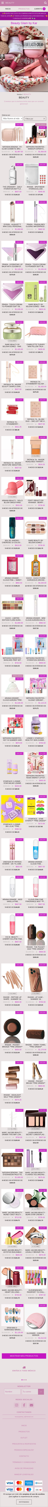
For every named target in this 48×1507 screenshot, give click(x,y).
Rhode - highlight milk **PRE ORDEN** (12, 1096)
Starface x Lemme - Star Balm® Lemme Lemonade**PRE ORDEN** (12, 782)
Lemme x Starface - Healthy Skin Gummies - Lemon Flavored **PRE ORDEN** (35, 739)
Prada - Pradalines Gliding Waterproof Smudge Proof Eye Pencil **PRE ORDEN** (36, 225)
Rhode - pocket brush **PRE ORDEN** (35, 1082)
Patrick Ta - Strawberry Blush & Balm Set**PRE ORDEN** (36, 383)
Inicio (19, 94)
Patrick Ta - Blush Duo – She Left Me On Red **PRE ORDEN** (36, 420)
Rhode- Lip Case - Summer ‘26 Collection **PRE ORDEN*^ (36, 998)
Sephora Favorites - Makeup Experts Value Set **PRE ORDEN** (35, 148)
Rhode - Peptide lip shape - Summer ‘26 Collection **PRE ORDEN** (12, 998)
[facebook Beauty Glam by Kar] (24, 1405)
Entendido (24, 1502)
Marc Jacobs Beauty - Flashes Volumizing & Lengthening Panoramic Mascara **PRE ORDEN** (35, 1173)
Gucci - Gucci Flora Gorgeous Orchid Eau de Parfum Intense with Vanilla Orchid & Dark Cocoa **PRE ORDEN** (36, 579)
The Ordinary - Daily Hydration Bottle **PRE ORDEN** (12, 188)
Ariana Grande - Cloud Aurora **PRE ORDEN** (12, 699)
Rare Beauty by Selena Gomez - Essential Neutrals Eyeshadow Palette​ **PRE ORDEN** (35, 541)
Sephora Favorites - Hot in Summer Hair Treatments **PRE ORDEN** (12, 739)
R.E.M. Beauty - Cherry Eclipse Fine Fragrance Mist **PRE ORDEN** (12, 938)
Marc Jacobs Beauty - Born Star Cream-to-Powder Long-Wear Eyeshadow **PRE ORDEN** (35, 1214)
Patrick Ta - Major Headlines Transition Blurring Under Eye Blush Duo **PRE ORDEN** (35, 461)
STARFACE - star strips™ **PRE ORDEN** (35, 820)
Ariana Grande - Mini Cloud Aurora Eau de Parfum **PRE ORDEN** (36, 619)
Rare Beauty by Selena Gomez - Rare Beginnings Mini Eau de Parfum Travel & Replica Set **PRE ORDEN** (36, 305)
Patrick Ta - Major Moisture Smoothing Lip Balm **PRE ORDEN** (12, 464)
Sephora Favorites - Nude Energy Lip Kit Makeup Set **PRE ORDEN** (35, 777)
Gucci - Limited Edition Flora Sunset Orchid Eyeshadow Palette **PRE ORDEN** (12, 619)
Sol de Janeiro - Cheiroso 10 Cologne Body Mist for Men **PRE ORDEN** (12, 541)
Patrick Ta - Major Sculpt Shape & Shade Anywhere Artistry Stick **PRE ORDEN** (12, 385)
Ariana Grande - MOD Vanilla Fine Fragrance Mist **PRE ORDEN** (12, 900)
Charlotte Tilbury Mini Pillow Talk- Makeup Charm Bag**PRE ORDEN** (36, 345)
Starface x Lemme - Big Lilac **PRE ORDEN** (12, 825)
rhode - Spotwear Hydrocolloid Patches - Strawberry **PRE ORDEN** (35, 188)
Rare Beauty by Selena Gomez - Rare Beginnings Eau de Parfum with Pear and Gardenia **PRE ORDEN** (12, 345)
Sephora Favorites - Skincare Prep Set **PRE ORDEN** (12, 659)
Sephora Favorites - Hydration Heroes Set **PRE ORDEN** (35, 659)
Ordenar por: (6, 115)
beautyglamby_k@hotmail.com (24, 1416)
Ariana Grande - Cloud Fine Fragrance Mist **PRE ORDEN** (35, 863)
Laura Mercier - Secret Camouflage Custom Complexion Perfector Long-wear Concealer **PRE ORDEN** (35, 1133)
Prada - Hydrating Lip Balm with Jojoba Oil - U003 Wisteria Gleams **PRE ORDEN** (12, 265)
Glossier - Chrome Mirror (36, 1334)
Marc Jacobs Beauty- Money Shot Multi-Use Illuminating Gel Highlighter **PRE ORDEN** (12, 1214)
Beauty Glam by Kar (24, 23)
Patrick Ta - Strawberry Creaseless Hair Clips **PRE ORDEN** (12, 423)
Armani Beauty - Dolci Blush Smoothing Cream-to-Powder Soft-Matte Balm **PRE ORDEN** (12, 501)
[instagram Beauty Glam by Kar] (16, 1405)
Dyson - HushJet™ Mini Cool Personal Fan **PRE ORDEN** (12, 225)
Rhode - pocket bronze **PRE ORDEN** (12, 1046)
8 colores (35, 1129)
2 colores (12, 341)
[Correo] (31, 1405)
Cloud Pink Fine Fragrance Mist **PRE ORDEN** (35, 900)
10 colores (12, 1246)
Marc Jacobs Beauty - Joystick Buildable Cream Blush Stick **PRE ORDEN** (12, 1251)
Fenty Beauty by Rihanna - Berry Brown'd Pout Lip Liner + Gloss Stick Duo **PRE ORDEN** (35, 501)
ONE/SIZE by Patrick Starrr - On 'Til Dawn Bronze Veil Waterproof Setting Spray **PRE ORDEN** (12, 863)
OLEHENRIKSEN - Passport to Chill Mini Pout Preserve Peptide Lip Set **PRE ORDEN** (35, 1291)
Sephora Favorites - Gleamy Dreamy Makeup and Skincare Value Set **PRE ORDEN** (36, 699)
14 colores (36, 1209)
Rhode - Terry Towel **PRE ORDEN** (36, 1046)
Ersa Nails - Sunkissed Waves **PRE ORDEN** (12, 1329)
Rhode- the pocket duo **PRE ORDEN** (36, 948)
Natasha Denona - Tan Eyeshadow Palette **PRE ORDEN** (12, 1173)
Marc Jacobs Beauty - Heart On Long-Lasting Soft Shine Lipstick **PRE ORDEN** (12, 1291)
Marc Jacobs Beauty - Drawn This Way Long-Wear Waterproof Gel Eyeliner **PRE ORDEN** (12, 1133)
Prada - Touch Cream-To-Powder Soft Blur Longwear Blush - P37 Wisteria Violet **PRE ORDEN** (35, 265)
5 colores (35, 456)
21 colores (12, 1129)
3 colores (12, 993)
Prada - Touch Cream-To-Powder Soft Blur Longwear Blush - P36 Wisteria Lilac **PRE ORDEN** (12, 305)
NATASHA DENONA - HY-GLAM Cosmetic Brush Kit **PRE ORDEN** (12, 148)
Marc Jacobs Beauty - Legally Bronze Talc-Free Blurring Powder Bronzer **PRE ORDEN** (35, 1251)
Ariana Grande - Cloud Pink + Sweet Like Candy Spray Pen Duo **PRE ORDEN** (12, 579)
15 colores (12, 1286)
